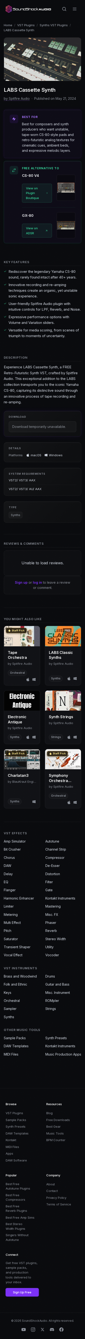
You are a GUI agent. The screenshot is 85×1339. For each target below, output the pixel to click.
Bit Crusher (12, 849)
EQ (6, 882)
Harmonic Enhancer (19, 898)
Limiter (9, 906)
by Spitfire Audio (17, 98)
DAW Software (16, 1160)
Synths (15, 515)
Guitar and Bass (57, 984)
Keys (7, 993)
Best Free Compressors (15, 1197)
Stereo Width (55, 939)
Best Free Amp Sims (20, 1217)
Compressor (54, 858)
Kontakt (11, 1140)
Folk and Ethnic (15, 984)
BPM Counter (55, 1140)
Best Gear (53, 1126)
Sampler (10, 1009)
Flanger (10, 890)
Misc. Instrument (57, 993)
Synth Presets (56, 1038)
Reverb (51, 931)
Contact (52, 1191)
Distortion (52, 874)
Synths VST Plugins (54, 25)
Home (8, 25)
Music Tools (55, 1133)
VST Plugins (26, 25)
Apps (9, 1153)
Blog (49, 1113)
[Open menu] (74, 9)
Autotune (52, 841)
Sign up (21, 582)
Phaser (50, 923)
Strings (50, 1009)
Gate (49, 890)
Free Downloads (58, 1120)
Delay (8, 874)
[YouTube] (23, 1329)
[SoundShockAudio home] (29, 9)
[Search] (64, 9)
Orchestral (12, 1001)
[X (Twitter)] (42, 1329)
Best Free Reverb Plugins (16, 1208)
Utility (49, 947)
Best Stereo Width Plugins (15, 1226)
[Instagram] (33, 1329)
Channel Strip (55, 849)
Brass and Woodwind (20, 976)
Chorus (9, 858)
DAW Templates (16, 1046)
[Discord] (52, 1329)
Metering (11, 915)
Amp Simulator (15, 841)
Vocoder (52, 955)
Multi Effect (12, 923)
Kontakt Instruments (60, 898)
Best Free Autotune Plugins (18, 1186)
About (50, 1184)
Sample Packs (15, 1038)
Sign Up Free (22, 1292)
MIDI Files (11, 1054)
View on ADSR (32, 230)
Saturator (11, 939)
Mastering (53, 906)
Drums (50, 976)
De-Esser (52, 866)
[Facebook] (61, 1329)
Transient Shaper (17, 947)
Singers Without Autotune (17, 1237)
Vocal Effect (13, 955)
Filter (49, 882)
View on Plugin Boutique (32, 193)
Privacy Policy (56, 1198)
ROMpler (52, 1001)
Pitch (7, 931)
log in (37, 582)
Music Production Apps (63, 1054)
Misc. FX (51, 915)
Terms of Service (58, 1204)
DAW (7, 866)
